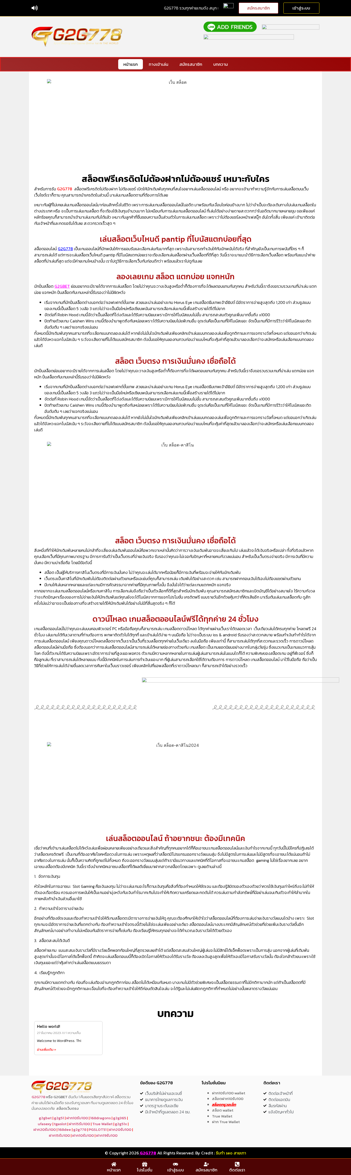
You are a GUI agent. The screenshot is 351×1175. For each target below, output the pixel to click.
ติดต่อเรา (237, 1170)
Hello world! (48, 1026)
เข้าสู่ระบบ (175, 1170)
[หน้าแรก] (113, 1164)
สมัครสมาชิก (190, 64)
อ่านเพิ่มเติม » (46, 1049)
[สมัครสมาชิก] (206, 1164)
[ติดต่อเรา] (237, 1164)
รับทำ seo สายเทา (231, 1153)
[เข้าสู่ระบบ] (175, 1164)
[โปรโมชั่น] (144, 1164)
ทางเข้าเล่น (158, 64)
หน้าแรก (130, 64)
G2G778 (64, 189)
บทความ (220, 64)
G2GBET (62, 286)
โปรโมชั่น (144, 1170)
